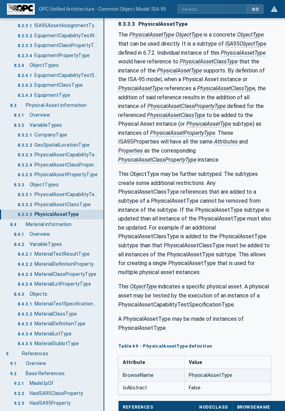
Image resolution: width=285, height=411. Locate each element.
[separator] (104, 214)
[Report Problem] (274, 9)
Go (255, 9)
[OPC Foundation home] (21, 9)
